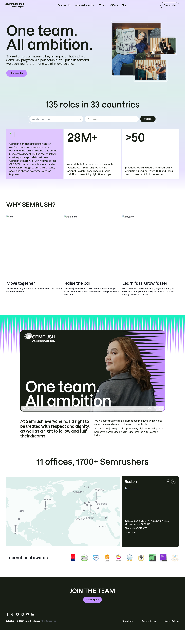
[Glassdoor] (22, 614)
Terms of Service (149, 621)
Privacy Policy (127, 621)
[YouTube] (27, 614)
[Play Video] (24, 408)
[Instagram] (17, 614)
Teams (102, 5)
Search (148, 119)
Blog (124, 5)
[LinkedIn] (32, 614)
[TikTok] (12, 614)
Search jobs (170, 5)
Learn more (130, 532)
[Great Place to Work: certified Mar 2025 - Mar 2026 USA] (73, 557)
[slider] (89, 408)
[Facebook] (7, 614)
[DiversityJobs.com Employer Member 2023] (95, 557)
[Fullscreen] (161, 408)
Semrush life (64, 5)
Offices (114, 5)
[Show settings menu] (155, 408)
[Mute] (149, 408)
